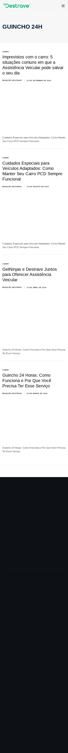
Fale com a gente (19, 684)
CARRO (5, 52)
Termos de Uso (11, 661)
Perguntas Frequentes (14, 651)
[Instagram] (36, 723)
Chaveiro (8, 596)
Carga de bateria (12, 586)
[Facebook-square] (7, 723)
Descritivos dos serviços (16, 645)
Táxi (5, 607)
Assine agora (16, 709)
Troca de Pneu (10, 591)
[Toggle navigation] (54, 5)
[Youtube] (50, 723)
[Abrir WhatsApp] (60, 745)
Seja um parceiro (12, 635)
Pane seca (8, 602)
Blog (5, 640)
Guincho (7, 581)
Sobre (6, 630)
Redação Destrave (12, 80)
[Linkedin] (21, 723)
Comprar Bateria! (19, 689)
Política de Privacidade (15, 656)
